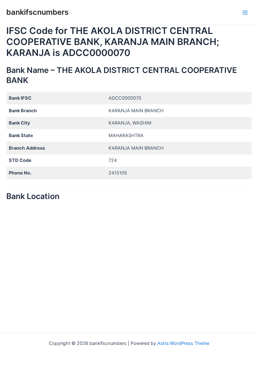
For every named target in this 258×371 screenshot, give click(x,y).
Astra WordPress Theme (183, 343)
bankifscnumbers (37, 12)
